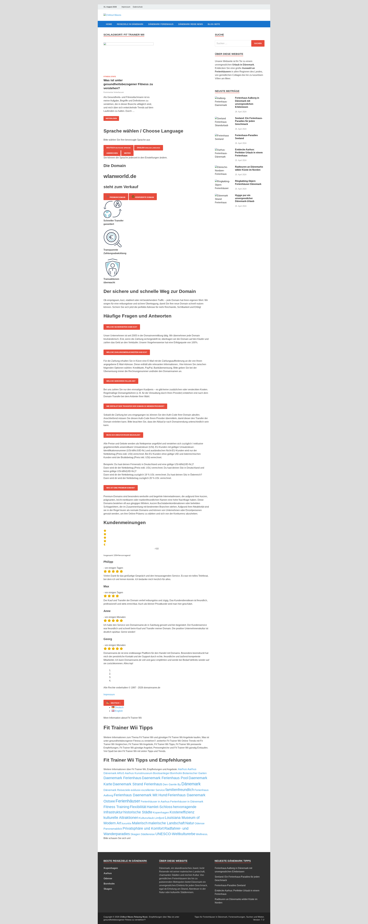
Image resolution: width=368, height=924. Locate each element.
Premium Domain (117, 197)
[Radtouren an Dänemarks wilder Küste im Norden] (224, 167)
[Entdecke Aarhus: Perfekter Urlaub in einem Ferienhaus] (224, 150)
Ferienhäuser (128, 801)
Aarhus (182, 769)
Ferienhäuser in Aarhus (155, 801)
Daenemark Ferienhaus (122, 778)
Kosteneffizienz (182, 812)
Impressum (126, 7)
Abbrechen (112, 153)
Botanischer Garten (195, 773)
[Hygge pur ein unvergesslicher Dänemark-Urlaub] (224, 195)
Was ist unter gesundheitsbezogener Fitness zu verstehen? (128, 84)
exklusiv (136, 790)
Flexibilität (138, 807)
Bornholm (176, 773)
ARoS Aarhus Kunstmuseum (135, 773)
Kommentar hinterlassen (113, 92)
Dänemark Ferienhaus (160, 24)
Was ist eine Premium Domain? (120, 488)
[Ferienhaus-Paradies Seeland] (224, 135)
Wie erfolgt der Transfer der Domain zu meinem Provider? (135, 406)
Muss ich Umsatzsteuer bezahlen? (123, 435)
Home (109, 24)
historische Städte (137, 812)
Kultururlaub (146, 817)
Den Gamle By (172, 784)
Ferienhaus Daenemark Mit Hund (140, 795)
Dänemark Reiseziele (116, 790)
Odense (200, 823)
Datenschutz (138, 7)
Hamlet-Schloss (159, 807)
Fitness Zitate (109, 76)
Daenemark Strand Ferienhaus (137, 784)
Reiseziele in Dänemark (130, 24)
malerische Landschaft (166, 823)
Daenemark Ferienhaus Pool (165, 778)
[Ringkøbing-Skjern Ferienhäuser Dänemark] (224, 181)
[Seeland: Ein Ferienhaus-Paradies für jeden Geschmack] (224, 118)
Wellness (201, 834)
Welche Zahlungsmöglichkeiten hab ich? (126, 352)
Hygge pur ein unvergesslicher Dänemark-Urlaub (244, 198)
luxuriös (126, 823)
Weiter (127, 153)
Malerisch (140, 823)
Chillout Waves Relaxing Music (134, 917)
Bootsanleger (161, 773)
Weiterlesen (111, 118)
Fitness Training (116, 807)
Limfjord (159, 817)
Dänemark (191, 783)
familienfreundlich (179, 790)
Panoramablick (112, 828)
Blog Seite (214, 24)
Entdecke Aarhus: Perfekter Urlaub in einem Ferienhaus (249, 152)
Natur (189, 823)
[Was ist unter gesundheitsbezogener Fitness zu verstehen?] (128, 57)
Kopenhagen (161, 812)
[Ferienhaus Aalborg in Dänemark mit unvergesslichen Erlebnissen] (224, 98)
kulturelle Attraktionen (120, 818)
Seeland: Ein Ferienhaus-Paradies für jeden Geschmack (248, 121)
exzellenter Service (153, 790)
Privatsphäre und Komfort (143, 828)
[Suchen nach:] (239, 43)
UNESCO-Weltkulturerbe (175, 834)
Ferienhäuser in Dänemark (186, 801)
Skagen (135, 834)
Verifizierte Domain (144, 197)
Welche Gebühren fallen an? (120, 381)
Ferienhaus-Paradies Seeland (230, 885)
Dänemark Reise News (190, 24)
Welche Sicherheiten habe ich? (121, 327)
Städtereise (148, 834)
